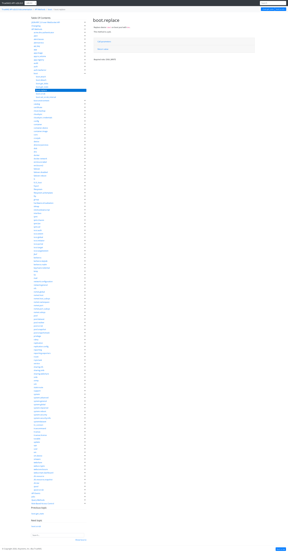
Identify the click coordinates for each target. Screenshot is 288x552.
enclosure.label (40, 162)
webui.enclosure (41, 469)
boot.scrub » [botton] (280, 9)
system (37, 394)
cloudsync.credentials (43, 117)
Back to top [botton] (281, 549)
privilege (37, 336)
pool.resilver (39, 322)
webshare (38, 462)
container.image (41, 131)
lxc (35, 275)
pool (36, 315)
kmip (36, 271)
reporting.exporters (42, 353)
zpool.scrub (39, 490)
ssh (35, 384)
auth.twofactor (40, 70)
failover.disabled (41, 172)
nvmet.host (38, 295)
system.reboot (40, 411)
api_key (37, 46)
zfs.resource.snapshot (43, 479)
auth (36, 66)
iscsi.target (38, 247)
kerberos (37, 257)
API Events (36, 493)
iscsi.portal (38, 244)
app (35, 49)
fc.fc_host (38, 182)
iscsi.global (38, 237)
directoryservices (41, 145)
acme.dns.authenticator (44, 32)
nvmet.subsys (39, 312)
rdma (36, 339)
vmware (37, 459)
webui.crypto (39, 466)
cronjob (37, 138)
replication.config (41, 346)
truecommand (40, 428)
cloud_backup (39, 111)
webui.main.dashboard (43, 473)
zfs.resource (39, 476)
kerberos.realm (40, 264)
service (37, 363)
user (36, 449)
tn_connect (38, 425)
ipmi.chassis (39, 220)
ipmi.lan (37, 223)
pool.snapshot (40, 329)
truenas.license (40, 435)
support (37, 391)
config (36, 121)
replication (38, 343)
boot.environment (41, 100)
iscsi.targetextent (41, 251)
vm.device (38, 456)
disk (35, 148)
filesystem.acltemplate (43, 193)
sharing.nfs (38, 367)
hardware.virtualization (43, 203)
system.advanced (41, 397)
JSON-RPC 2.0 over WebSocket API (46, 22)
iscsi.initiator (39, 240)
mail (35, 278)
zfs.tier (36, 483)
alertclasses (39, 39)
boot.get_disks (42, 83)
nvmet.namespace (41, 302)
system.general (40, 401)
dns (35, 152)
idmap (36, 206)
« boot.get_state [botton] (268, 9)
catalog (37, 104)
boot (50, 9)
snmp (36, 380)
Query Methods (38, 500)
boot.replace (41, 90)
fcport (36, 186)
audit (36, 63)
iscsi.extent (38, 233)
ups (35, 445)
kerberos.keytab (40, 261)
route (36, 356)
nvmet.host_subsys (42, 298)
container (38, 124)
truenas (37, 432)
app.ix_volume (40, 56)
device (36, 141)
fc (34, 179)
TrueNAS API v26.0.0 (12, 3)
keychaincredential (42, 268)
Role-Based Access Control (43, 503)
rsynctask (38, 360)
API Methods (40, 9)
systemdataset (40, 421)
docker (37, 155)
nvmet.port (38, 305)
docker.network (40, 158)
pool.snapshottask (42, 333)
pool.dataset (39, 319)
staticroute (38, 387)
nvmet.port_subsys (42, 309)
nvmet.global (39, 292)
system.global (39, 404)
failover (37, 169)
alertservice (39, 42)
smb (35, 377)
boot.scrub (40, 94)
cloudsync (38, 114)
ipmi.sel (37, 227)
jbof (35, 254)
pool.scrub (38, 326)
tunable (37, 438)
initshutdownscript (42, 210)
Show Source (80, 540)
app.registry (39, 60)
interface (37, 213)
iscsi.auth (38, 230)
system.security (40, 414)
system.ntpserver (41, 408)
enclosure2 (38, 165)
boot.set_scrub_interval (46, 97)
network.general (41, 285)
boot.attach (41, 76)
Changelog (36, 26)
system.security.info (42, 418)
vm (35, 452)
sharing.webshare (41, 374)
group (36, 199)
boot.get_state (42, 87)
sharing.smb (39, 370)
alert (36, 36)
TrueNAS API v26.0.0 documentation (17, 9)
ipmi (35, 216)
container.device (41, 128)
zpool (36, 486)
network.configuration (43, 281)
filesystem (38, 189)
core (36, 134)
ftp (35, 196)
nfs (35, 288)
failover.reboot (40, 175)
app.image (38, 53)
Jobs (33, 496)
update (37, 442)
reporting (38, 350)
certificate (38, 107)
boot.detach (41, 80)
